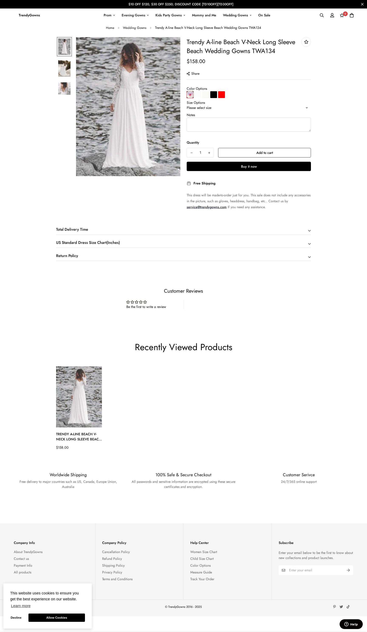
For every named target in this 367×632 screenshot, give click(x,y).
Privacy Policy (112, 572)
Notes (191, 114)
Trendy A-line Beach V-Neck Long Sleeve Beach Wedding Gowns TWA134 (78, 437)
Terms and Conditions (117, 579)
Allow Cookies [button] (56, 617)
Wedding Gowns (235, 15)
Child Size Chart (202, 558)
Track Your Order (202, 579)
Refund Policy (112, 558)
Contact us (21, 558)
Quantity (193, 142)
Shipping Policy (113, 565)
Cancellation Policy (116, 551)
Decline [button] (16, 617)
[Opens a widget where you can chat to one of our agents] (351, 624)
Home (110, 27)
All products (22, 572)
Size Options (196, 102)
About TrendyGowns (28, 551)
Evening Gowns (133, 15)
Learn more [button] (21, 606)
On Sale (264, 15)
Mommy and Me (204, 15)
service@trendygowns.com (207, 207)
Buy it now (249, 166)
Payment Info (23, 565)
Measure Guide (201, 572)
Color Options (197, 88)
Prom (108, 15)
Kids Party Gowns (168, 15)
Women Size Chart (203, 551)
